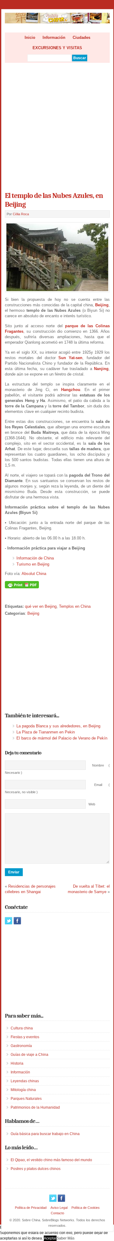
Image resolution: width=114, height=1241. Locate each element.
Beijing (33, 613)
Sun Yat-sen (70, 357)
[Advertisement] (57, 125)
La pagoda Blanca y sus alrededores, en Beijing (58, 726)
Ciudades (81, 37)
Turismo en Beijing (32, 564)
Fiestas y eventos (25, 1037)
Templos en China (75, 606)
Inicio (30, 37)
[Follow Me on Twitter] (8, 920)
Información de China (35, 558)
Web (91, 804)
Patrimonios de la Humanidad (35, 1107)
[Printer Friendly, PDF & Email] (22, 587)
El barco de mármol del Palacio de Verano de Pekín (61, 738)
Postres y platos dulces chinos (35, 1169)
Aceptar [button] (50, 1238)
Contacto (57, 1213)
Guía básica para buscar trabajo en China (45, 1134)
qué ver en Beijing (41, 606)
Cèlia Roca (21, 214)
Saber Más (65, 1238)
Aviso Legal (58, 1207)
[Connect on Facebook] (17, 920)
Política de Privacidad (31, 1207)
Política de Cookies (85, 1207)
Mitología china (23, 1090)
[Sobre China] (57, 22)
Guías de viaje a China (29, 1054)
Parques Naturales (26, 1098)
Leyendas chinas (25, 1081)
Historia (17, 1063)
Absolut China (34, 573)
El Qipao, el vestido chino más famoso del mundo (51, 1160)
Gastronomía (21, 1046)
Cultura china (22, 1028)
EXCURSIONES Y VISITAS (57, 48)
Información (54, 37)
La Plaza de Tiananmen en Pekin (45, 732)
